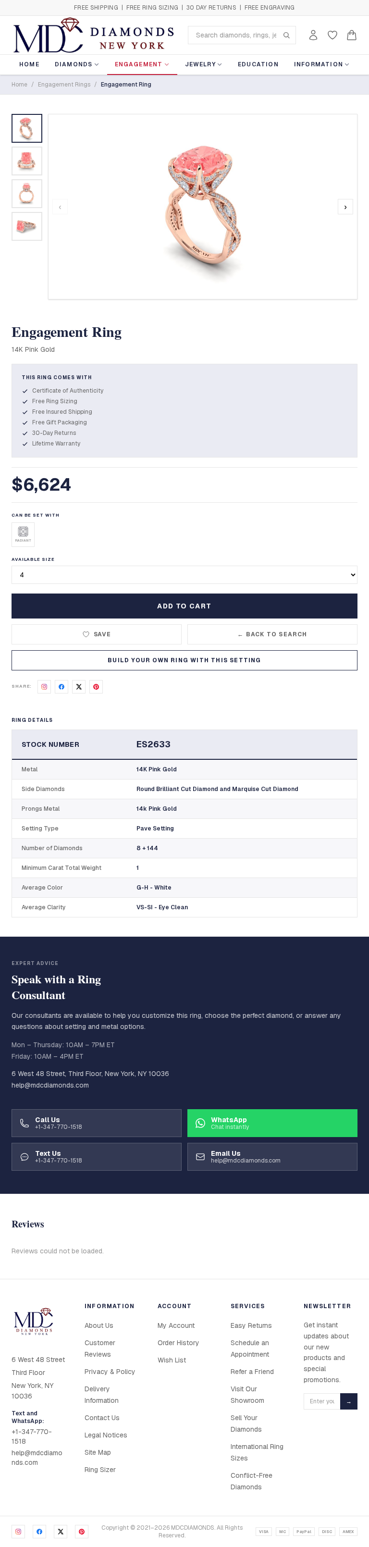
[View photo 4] (27, 226)
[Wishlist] (332, 35)
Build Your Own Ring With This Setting (184, 660)
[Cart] (351, 35)
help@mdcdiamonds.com (50, 1085)
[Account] (313, 35)
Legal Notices (106, 1435)
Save (102, 634)
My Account (176, 1325)
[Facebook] (39, 1531)
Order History (178, 1342)
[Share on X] (79, 686)
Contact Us (102, 1417)
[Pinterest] (81, 1531)
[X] (60, 1531)
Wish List (172, 1360)
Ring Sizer (100, 1469)
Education (258, 64)
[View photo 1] (27, 128)
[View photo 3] (27, 193)
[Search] (286, 35)
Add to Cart (184, 606)
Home (29, 64)
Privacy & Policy (110, 1371)
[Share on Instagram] (44, 686)
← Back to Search (272, 634)
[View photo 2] (27, 161)
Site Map (98, 1452)
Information (318, 64)
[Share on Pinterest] (96, 686)
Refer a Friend (252, 1371)
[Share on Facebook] (61, 686)
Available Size (33, 559)
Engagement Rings (64, 84)
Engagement (139, 64)
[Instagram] (18, 1531)
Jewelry (200, 64)
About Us (99, 1325)
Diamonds (74, 64)
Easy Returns (251, 1325)
